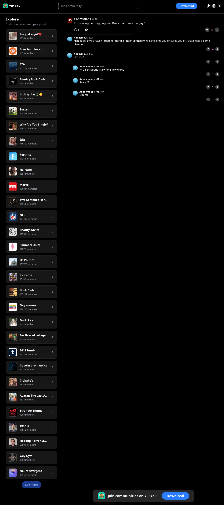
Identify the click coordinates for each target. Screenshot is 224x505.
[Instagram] (214, 6)
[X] (219, 6)
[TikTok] (208, 6)
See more (31, 485)
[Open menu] (202, 6)
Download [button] (186, 6)
